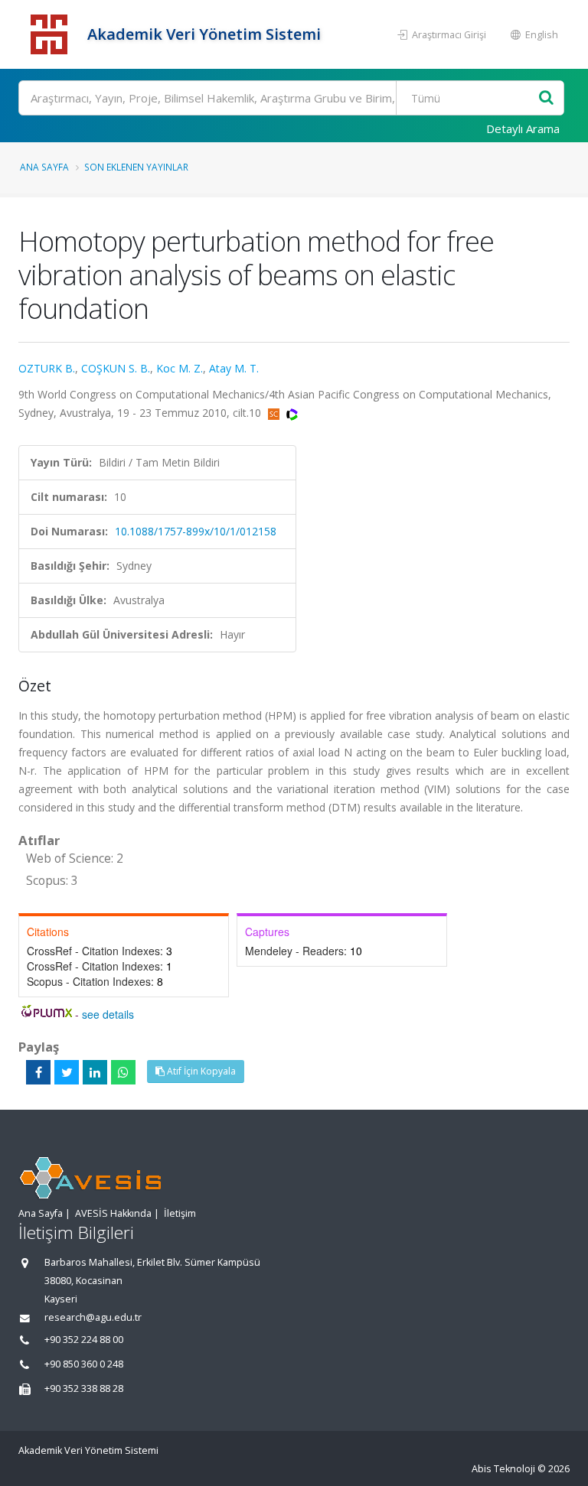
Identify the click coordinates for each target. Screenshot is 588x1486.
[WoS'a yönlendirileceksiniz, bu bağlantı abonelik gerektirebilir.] (292, 412)
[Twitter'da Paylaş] (66, 1072)
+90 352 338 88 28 (83, 1388)
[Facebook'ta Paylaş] (38, 1072)
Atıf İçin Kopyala (200, 1071)
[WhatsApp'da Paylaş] (123, 1072)
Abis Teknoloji (503, 1468)
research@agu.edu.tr (93, 1317)
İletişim (180, 1213)
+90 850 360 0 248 (83, 1364)
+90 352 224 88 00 (83, 1339)
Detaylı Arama (523, 128)
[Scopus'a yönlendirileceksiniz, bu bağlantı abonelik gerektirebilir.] (275, 412)
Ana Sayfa (44, 167)
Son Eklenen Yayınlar (136, 167)
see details (108, 1014)
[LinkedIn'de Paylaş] (95, 1072)
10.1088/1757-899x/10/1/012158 (195, 531)
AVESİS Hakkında (113, 1213)
